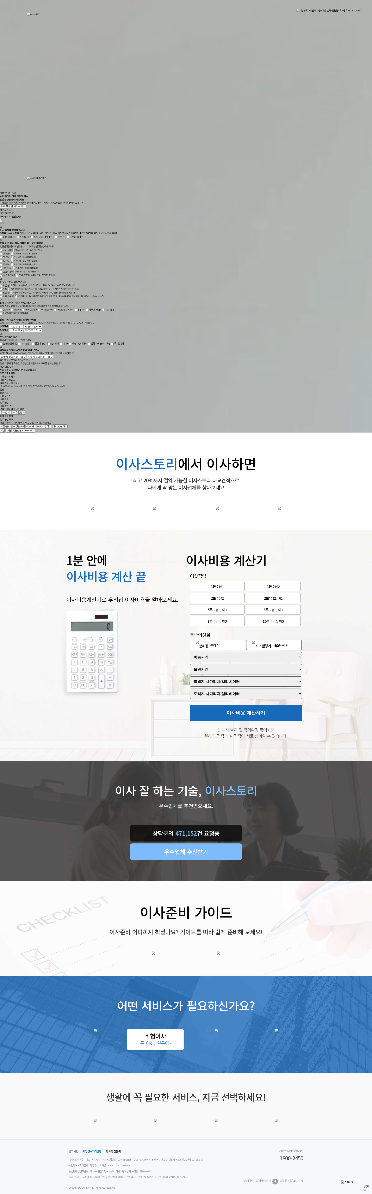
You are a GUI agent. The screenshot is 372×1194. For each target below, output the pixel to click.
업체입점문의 (113, 1151)
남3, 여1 (217, 609)
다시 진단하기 (60, 426)
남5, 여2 (273, 621)
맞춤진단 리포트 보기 (23, 430)
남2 (273, 586)
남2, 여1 (273, 598)
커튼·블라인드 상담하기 (12, 426)
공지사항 (73, 1151)
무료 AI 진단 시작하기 (13, 206)
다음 (8, 430)
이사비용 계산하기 (246, 712)
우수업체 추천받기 (186, 851)
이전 (2, 430)
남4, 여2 (217, 621)
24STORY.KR (88, 1187)
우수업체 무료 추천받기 (12, 412)
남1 (217, 586)
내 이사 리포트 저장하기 (38, 426)
